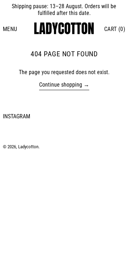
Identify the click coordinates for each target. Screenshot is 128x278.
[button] (114, 29)
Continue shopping (60, 84)
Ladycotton (28, 146)
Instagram (16, 116)
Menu (10, 29)
